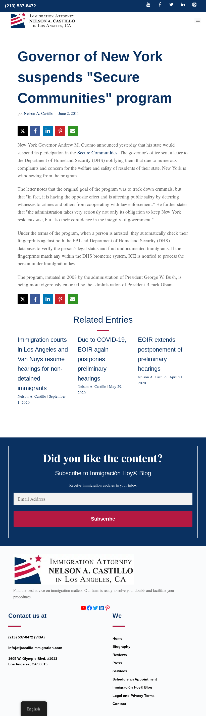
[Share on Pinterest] (60, 131)
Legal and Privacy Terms (133, 696)
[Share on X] (23, 131)
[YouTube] (148, 5)
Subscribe (103, 519)
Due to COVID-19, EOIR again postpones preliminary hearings (102, 359)
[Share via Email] (73, 131)
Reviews (120, 655)
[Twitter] (171, 5)
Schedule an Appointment (135, 679)
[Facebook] (160, 5)
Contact (119, 704)
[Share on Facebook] (35, 131)
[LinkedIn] (183, 5)
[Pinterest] (194, 5)
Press (117, 663)
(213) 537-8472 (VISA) (26, 637)
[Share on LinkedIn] (48, 131)
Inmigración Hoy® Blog (132, 687)
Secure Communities (97, 152)
